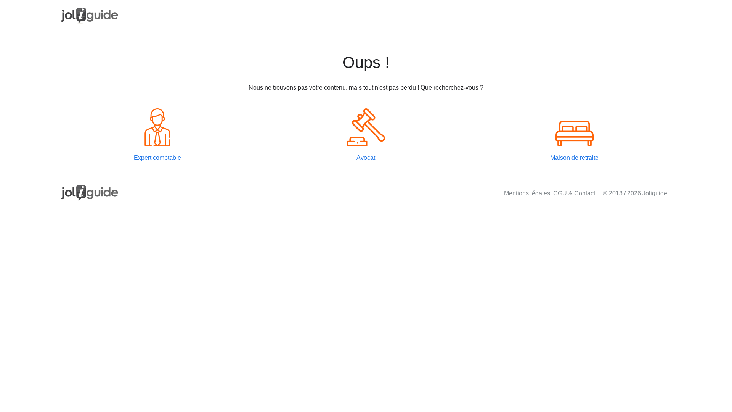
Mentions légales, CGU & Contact (549, 193)
